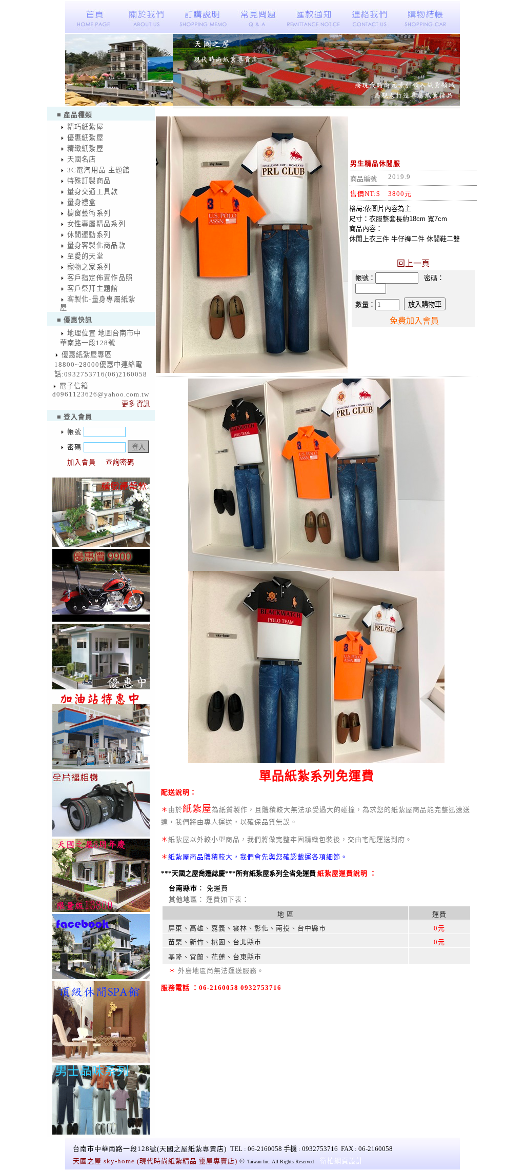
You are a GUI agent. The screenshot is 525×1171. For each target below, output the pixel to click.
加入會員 (81, 462)
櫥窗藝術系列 (89, 213)
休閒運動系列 (89, 235)
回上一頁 (413, 263)
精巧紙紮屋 (85, 127)
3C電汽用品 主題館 (98, 170)
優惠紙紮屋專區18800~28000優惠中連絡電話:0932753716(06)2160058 (100, 364)
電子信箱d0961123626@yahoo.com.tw (100, 390)
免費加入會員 (414, 320)
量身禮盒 (81, 202)
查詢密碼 (120, 462)
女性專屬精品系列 (96, 224)
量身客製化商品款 (96, 245)
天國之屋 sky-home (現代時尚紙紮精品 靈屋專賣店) (155, 1161)
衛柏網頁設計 (341, 1161)
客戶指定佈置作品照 (100, 278)
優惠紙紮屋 (85, 138)
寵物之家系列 (89, 267)
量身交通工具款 (92, 191)
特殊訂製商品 (89, 181)
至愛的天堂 (85, 256)
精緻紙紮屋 (85, 148)
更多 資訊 (136, 404)
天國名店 (81, 159)
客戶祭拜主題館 (92, 288)
